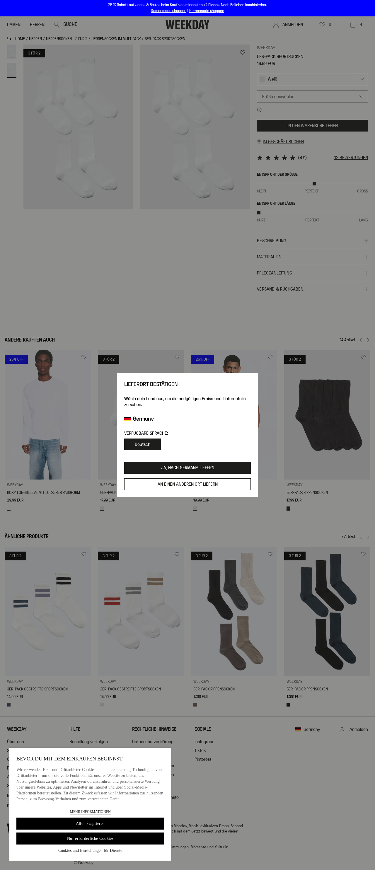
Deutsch (142, 444)
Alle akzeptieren (90, 823)
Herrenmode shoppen (206, 11)
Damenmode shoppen (168, 11)
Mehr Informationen (90, 812)
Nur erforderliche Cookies (90, 838)
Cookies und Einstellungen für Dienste (90, 850)
